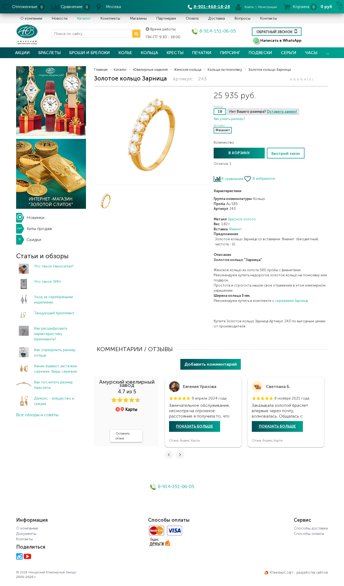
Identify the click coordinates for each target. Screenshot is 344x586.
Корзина (301, 6)
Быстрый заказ (285, 153)
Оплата (192, 18)
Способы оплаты (309, 533)
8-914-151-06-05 (217, 31)
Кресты (175, 52)
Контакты (268, 18)
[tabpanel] (203, 412)
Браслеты (49, 52)
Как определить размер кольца (55, 353)
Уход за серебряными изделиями (53, 300)
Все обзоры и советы (37, 414)
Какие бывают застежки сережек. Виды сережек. (56, 369)
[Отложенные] (7, 6)
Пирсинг (230, 52)
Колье (125, 52)
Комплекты (110, 18)
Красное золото (242, 219)
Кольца (149, 52)
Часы (311, 52)
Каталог (84, 18)
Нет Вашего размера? (263, 112)
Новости (59, 18)
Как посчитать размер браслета (53, 385)
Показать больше (194, 426)
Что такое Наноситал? (54, 266)
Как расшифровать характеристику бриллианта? (50, 333)
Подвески (260, 52)
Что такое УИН (47, 281)
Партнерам (166, 18)
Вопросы (242, 18)
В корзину (239, 153)
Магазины (138, 18)
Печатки (202, 52)
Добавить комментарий (210, 364)
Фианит (235, 229)
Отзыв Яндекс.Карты (184, 440)
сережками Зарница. (292, 301)
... (327, 52)
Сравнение (72, 6)
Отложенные (24, 6)
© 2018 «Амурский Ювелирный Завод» (46, 572)
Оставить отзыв (123, 436)
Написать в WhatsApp (281, 40)
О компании (31, 18)
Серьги (288, 52)
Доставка (216, 18)
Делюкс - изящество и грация (54, 401)
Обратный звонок (274, 32)
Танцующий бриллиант (54, 313)
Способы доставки (311, 528)
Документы (26, 533)
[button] (114, 400)
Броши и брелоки (89, 52)
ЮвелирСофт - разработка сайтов (299, 572)
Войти (249, 7)
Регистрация (267, 7)
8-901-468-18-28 (212, 6)
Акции (22, 52)
